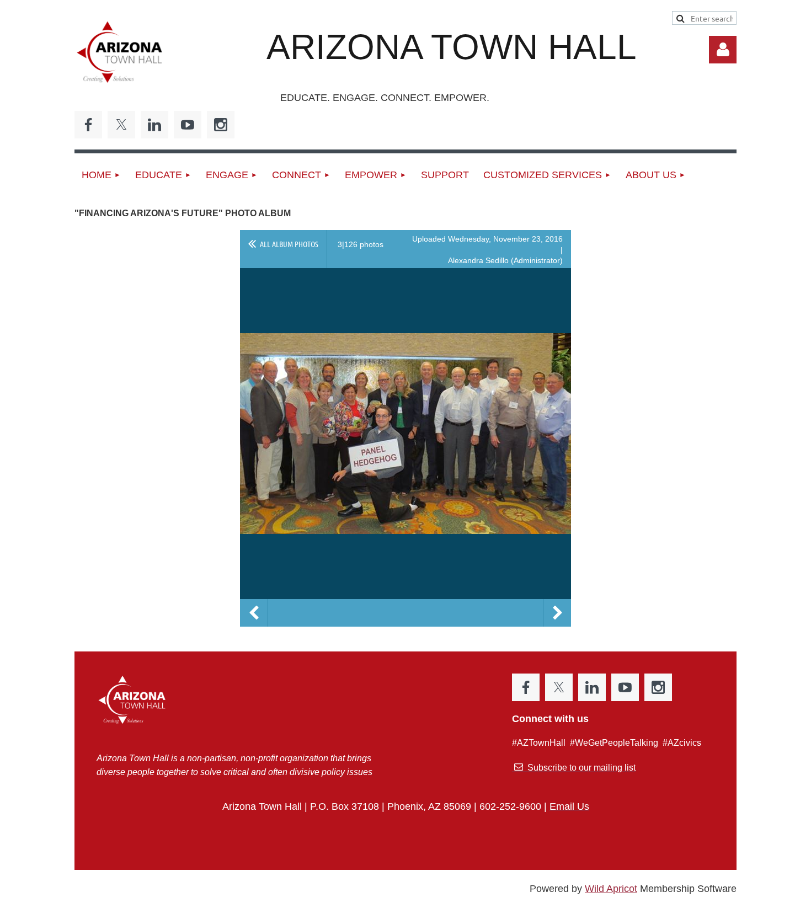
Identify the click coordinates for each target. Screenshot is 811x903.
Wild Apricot (611, 888)
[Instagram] (220, 124)
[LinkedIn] (154, 124)
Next (557, 613)
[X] (121, 124)
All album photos (289, 244)
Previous (254, 613)
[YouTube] (187, 124)
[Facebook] (88, 124)
